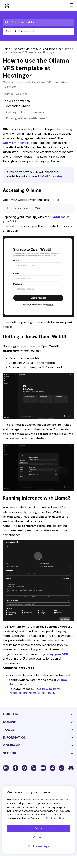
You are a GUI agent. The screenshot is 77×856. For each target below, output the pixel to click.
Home (6, 48)
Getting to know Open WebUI (26, 112)
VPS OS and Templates (47, 48)
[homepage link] (7, 5)
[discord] (71, 768)
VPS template (18, 143)
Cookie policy (55, 818)
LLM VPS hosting (50, 176)
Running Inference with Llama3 (26, 118)
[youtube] (43, 768)
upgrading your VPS (53, 654)
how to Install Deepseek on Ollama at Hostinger (35, 691)
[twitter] (34, 768)
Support (18, 48)
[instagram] (24, 768)
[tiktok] (62, 768)
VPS (28, 48)
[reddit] (53, 768)
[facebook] (15, 768)
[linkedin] (6, 768)
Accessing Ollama (18, 106)
